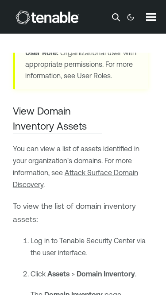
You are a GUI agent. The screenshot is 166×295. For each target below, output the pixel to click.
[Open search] (116, 17)
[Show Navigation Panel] (151, 16)
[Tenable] (47, 17)
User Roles (94, 76)
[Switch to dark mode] (131, 17)
